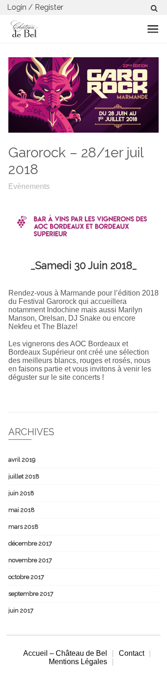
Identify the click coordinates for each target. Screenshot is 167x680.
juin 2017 (20, 610)
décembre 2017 (30, 543)
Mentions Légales (78, 662)
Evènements (29, 186)
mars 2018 (23, 526)
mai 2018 (21, 509)
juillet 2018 (23, 476)
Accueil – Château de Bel (65, 653)
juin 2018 (21, 493)
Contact (131, 653)
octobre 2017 (26, 576)
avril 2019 (22, 459)
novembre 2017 (30, 560)
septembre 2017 (30, 593)
